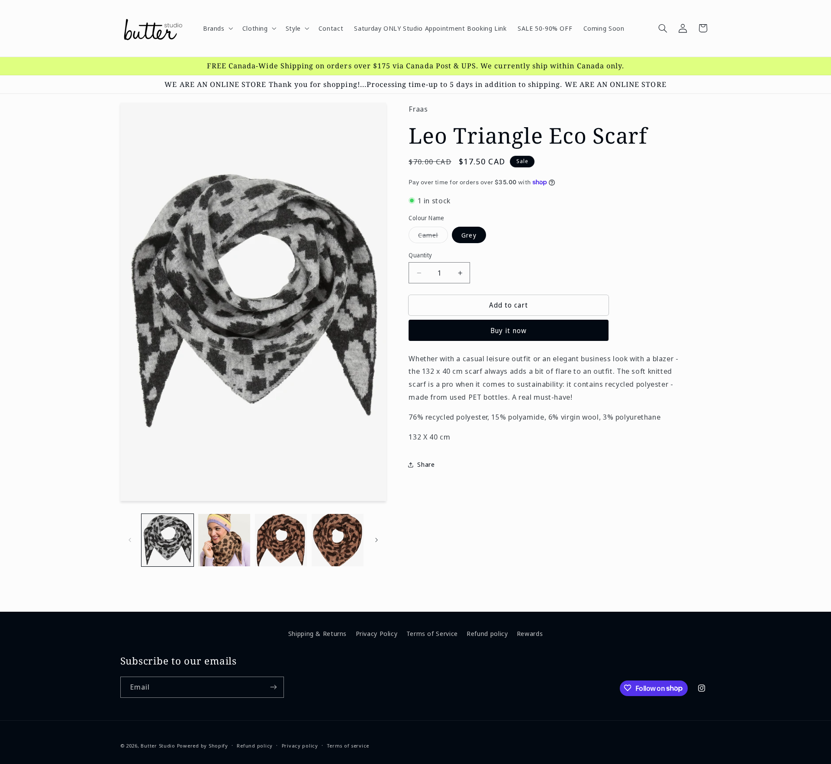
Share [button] (426, 464)
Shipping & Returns (317, 633)
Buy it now (508, 330)
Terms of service (348, 745)
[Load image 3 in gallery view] (281, 540)
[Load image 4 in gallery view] (338, 540)
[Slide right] (376, 539)
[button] (217, 28)
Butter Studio (158, 745)
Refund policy (487, 633)
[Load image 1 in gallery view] (168, 540)
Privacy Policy (377, 633)
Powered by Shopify (202, 745)
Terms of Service (432, 633)
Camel (433, 236)
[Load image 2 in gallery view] (224, 540)
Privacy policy (300, 745)
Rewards (530, 633)
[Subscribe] (273, 686)
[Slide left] (129, 539)
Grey (468, 234)
